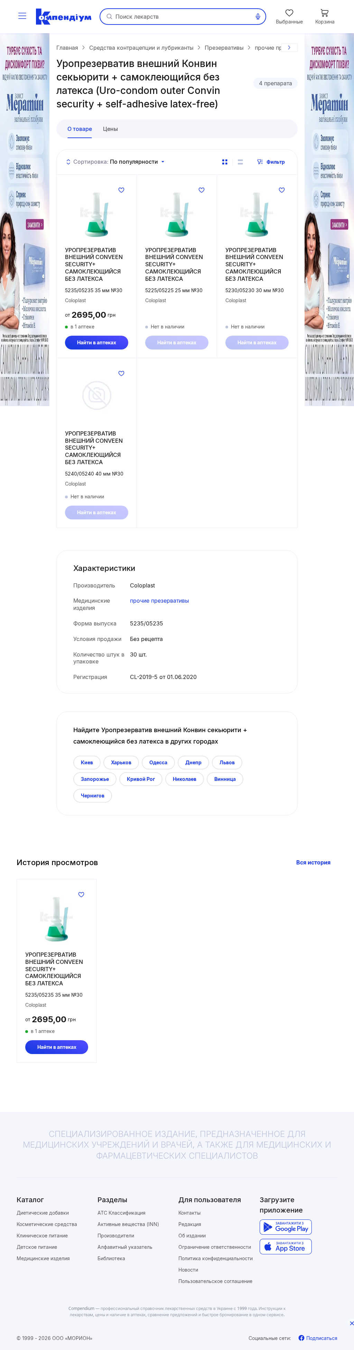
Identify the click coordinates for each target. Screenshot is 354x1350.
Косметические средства (47, 1224)
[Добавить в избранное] (121, 190)
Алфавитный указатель (124, 1247)
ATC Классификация (121, 1213)
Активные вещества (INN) (128, 1224)
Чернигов (92, 795)
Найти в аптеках (96, 342)
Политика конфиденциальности (215, 1258)
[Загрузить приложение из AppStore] (286, 1246)
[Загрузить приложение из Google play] (286, 1227)
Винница (225, 779)
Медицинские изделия (43, 1258)
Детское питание (37, 1247)
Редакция (189, 1224)
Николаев (184, 779)
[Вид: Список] (240, 162)
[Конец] (289, 48)
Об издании (192, 1235)
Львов (227, 762)
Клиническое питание (42, 1235)
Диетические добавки (43, 1213)
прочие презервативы (159, 600)
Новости (188, 1270)
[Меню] (22, 16)
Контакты (189, 1213)
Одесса (158, 762)
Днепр (193, 762)
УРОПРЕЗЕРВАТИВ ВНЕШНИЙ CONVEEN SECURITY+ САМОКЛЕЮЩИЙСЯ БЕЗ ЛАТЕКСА (94, 264)
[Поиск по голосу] (258, 16)
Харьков (121, 762)
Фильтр (276, 162)
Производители (115, 1235)
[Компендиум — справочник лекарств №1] (63, 16)
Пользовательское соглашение (215, 1281)
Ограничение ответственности (214, 1247)
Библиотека (111, 1258)
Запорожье (95, 779)
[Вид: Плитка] (225, 162)
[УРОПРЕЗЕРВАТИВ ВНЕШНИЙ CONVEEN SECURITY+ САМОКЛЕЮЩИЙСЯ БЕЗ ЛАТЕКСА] (96, 212)
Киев (87, 762)
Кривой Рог (141, 779)
